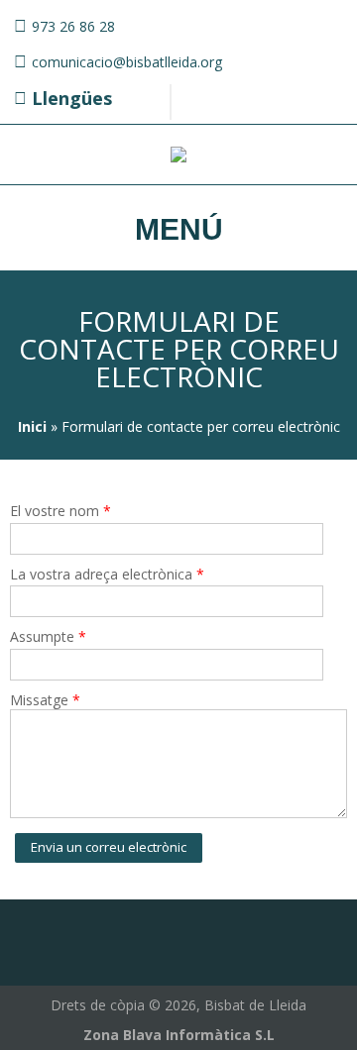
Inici (32, 426)
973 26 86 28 (73, 26)
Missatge (45, 699)
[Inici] (178, 157)
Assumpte (48, 636)
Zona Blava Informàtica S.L (179, 1034)
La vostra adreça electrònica (107, 574)
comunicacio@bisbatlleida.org (127, 61)
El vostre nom (60, 510)
